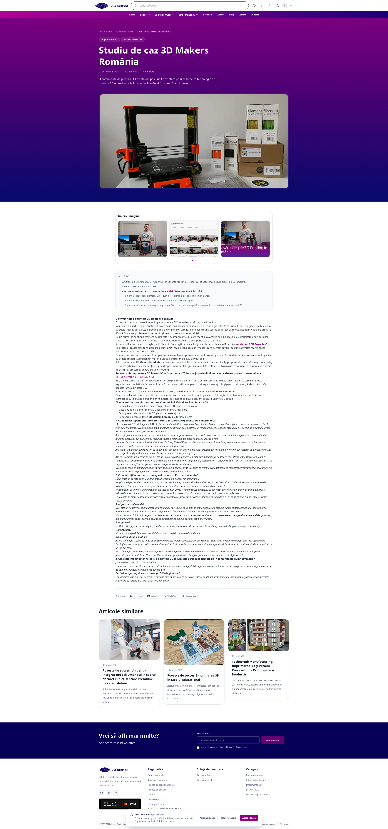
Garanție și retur (156, 804)
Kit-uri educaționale (256, 780)
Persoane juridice (206, 780)
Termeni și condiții (157, 780)
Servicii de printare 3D (257, 794)
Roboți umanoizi (254, 775)
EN (291, 5)
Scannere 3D (252, 789)
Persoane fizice (204, 775)
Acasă (132, 14)
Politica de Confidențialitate (235, 747)
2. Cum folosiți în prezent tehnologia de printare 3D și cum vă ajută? (159, 300)
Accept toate (249, 817)
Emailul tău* (203, 733)
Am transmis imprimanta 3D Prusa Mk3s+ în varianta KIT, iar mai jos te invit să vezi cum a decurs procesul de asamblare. (184, 281)
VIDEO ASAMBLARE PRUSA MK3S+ (139, 286)
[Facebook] (101, 793)
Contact (255, 14)
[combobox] (190, 5)
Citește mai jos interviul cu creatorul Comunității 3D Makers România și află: (162, 291)
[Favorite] (254, 6)
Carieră (242, 14)
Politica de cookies (157, 789)
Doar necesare (228, 817)
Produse (207, 14)
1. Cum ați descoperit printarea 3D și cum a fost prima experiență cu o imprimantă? (167, 295)
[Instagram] (116, 793)
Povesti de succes (124, 31)
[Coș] (262, 6)
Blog (231, 14)
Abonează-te (272, 740)
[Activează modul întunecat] (278, 6)
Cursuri (220, 14)
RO (285, 5)
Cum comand (154, 799)
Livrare (151, 794)
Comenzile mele (156, 775)
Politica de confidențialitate (162, 784)
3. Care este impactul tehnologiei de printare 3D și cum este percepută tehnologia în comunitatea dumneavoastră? (183, 305)
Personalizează (207, 817)
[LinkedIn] (109, 793)
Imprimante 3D (109, 39)
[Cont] (270, 6)
